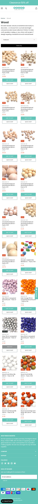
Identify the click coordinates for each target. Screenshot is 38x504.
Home (3, 18)
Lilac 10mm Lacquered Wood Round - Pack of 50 (9, 299)
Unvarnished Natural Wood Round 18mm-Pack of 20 (27, 147)
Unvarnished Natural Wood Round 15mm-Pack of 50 (8, 109)
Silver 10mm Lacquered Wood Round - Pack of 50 (9, 337)
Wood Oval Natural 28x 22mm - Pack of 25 (9, 411)
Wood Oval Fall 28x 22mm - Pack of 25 (27, 375)
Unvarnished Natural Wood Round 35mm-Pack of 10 (8, 261)
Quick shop (9, 83)
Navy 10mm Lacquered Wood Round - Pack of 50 (28, 337)
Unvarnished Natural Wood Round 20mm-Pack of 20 (8, 223)
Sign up (5, 480)
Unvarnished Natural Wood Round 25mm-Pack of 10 (27, 185)
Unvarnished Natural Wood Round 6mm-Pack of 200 (27, 109)
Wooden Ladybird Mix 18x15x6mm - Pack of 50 (28, 260)
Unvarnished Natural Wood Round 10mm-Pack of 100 (27, 223)
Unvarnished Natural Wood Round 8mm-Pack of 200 (27, 71)
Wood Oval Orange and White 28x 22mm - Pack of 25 (28, 412)
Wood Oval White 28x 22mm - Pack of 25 (8, 375)
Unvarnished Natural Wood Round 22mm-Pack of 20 (8, 147)
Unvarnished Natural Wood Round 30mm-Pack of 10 (8, 185)
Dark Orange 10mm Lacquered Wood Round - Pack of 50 (28, 299)
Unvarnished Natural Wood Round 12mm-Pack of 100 (8, 71)
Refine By (19, 45)
